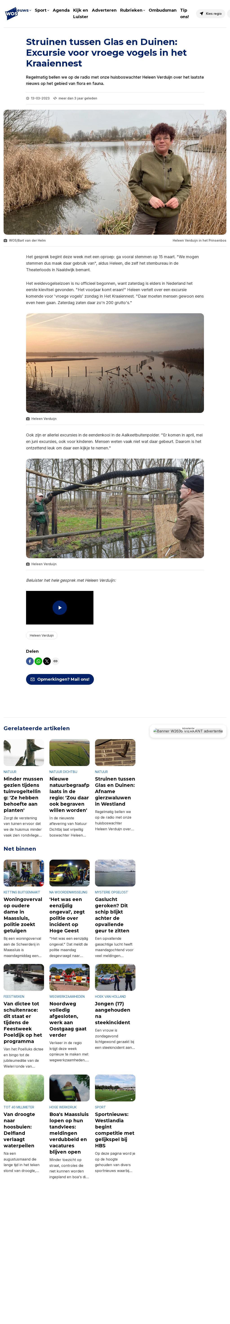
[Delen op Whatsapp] (38, 661)
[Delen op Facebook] (30, 661)
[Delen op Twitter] (47, 661)
